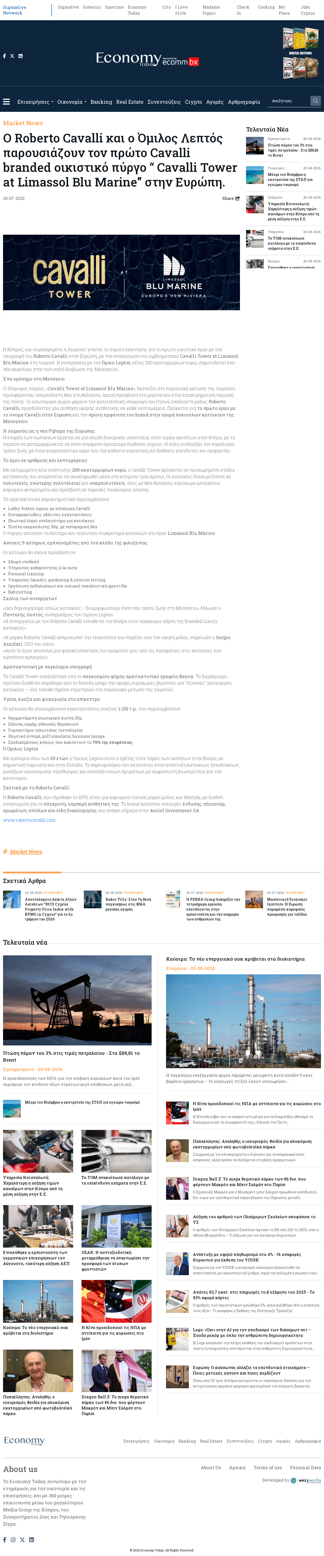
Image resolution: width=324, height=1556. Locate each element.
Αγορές (215, 101)
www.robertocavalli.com (29, 820)
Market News (23, 123)
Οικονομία (70, 101)
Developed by (276, 1480)
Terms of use (268, 1467)
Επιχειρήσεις (33, 101)
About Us (211, 1467)
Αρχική (237, 1467)
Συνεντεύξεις (164, 101)
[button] (6, 102)
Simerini (92, 7)
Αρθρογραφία (244, 101)
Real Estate (130, 101)
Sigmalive (68, 7)
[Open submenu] (52, 101)
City (167, 7)
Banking (101, 101)
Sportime (114, 7)
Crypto (193, 101)
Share (228, 198)
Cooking (266, 7)
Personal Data (305, 1467)
